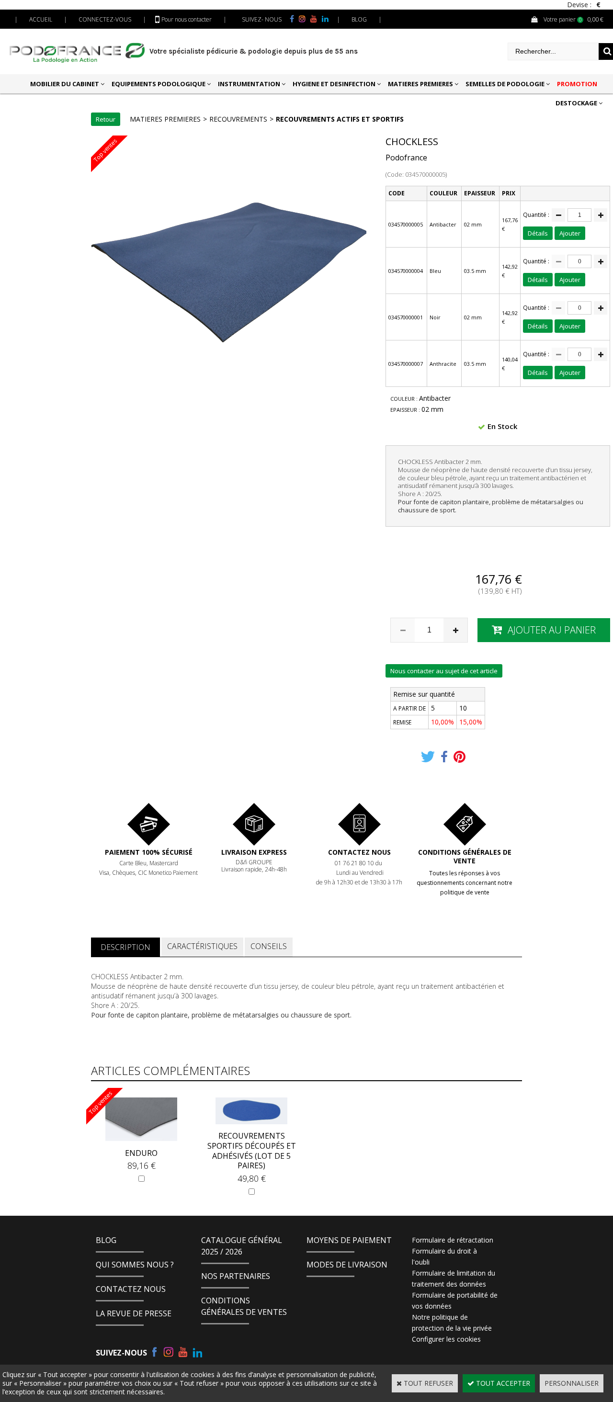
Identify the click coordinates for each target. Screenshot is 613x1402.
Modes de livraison (346, 1264)
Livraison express (254, 852)
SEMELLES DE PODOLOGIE (505, 83)
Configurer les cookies (446, 1339)
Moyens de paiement (349, 1240)
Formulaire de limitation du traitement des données (453, 1278)
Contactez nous (359, 852)
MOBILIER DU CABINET (64, 83)
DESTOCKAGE (576, 103)
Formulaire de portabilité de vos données (455, 1300)
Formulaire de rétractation (452, 1239)
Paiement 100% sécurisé (149, 852)
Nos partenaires (235, 1276)
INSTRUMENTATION (249, 83)
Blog (106, 1240)
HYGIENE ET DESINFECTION (334, 83)
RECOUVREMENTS (238, 119)
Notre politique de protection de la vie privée (452, 1322)
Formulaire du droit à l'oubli (444, 1256)
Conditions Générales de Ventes (244, 1306)
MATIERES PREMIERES (420, 83)
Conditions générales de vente (464, 856)
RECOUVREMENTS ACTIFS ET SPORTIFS (340, 119)
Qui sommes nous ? (135, 1264)
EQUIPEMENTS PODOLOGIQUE (158, 83)
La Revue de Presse (133, 1313)
